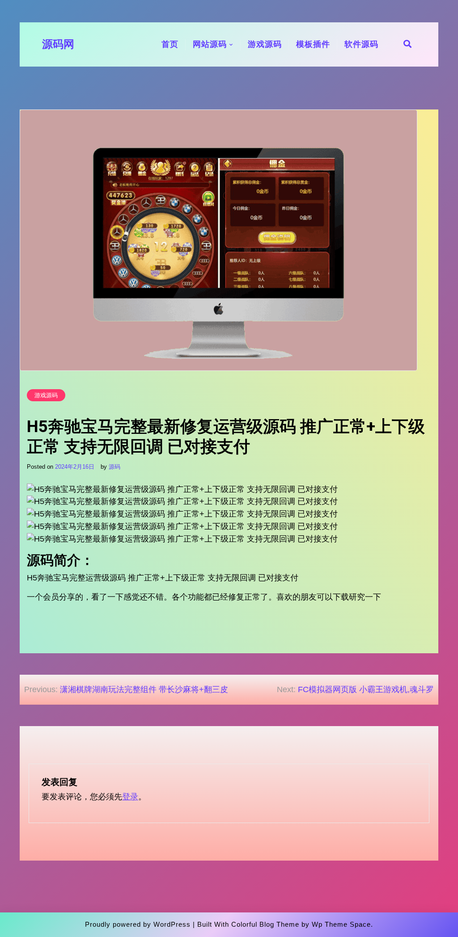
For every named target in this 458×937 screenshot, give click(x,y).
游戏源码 (265, 44)
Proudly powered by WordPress (138, 924)
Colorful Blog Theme (265, 924)
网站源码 (210, 44)
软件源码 (361, 44)
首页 (169, 44)
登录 (130, 796)
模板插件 (313, 44)
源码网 (58, 44)
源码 (114, 467)
